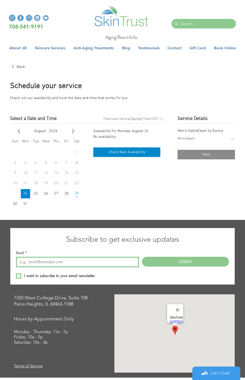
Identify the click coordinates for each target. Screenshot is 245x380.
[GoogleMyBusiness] (29, 18)
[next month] (73, 131)
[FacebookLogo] (20, 18)
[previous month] (19, 131)
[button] (50, 48)
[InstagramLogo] (12, 18)
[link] (17, 67)
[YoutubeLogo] (45, 18)
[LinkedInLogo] (37, 18)
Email (21, 253)
